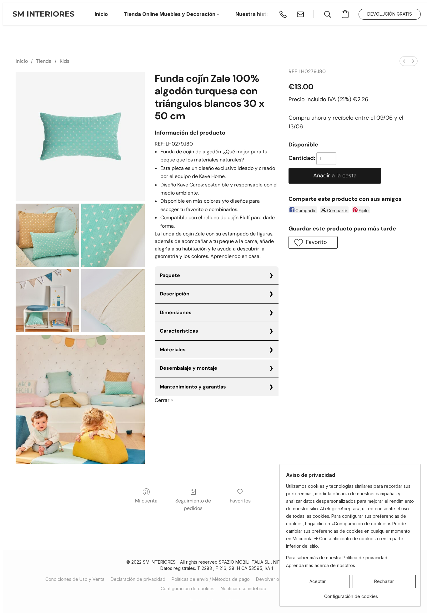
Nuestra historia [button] (255, 14)
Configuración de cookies (187, 588)
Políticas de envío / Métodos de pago (211, 579)
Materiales (173, 349)
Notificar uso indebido (243, 588)
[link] (351, 594)
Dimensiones (176, 312)
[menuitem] (404, 61)
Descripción (174, 293)
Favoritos (240, 500)
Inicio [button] (101, 14)
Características (179, 331)
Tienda (44, 61)
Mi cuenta (146, 500)
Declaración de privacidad (138, 579)
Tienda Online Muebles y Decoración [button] (170, 14)
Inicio (22, 61)
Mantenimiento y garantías (193, 386)
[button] (43, 14)
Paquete (170, 275)
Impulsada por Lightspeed (217, 599)
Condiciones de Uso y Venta (74, 579)
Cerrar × (164, 400)
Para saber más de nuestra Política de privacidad (336, 557)
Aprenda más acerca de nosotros (320, 565)
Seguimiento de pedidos (193, 504)
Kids (64, 61)
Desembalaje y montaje (188, 368)
